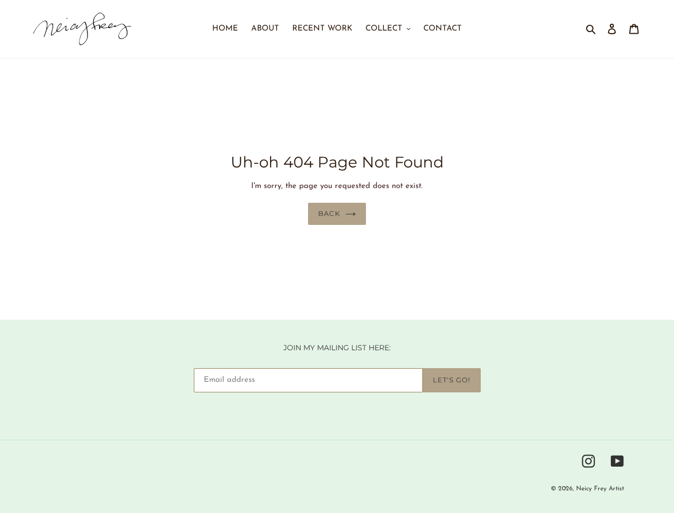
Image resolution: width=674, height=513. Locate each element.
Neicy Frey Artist (600, 489)
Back (329, 213)
